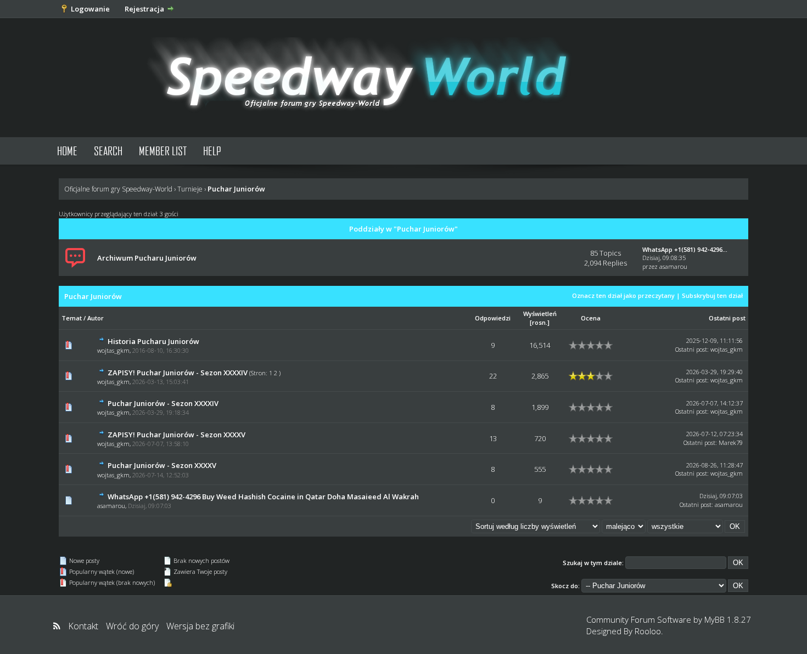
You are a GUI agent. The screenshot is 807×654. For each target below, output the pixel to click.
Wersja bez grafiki (200, 626)
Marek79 (731, 442)
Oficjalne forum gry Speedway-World (118, 189)
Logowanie (90, 8)
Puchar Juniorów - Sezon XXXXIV (163, 403)
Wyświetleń (540, 313)
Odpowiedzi (493, 318)
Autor (95, 318)
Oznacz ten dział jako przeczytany (623, 295)
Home (67, 150)
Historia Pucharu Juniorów (153, 341)
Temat (71, 318)
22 (493, 376)
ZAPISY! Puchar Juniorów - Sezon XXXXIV (178, 372)
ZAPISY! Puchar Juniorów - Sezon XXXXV (176, 434)
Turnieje (190, 189)
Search (108, 150)
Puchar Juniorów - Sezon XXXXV (162, 465)
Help (212, 150)
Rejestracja (144, 8)
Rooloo (648, 630)
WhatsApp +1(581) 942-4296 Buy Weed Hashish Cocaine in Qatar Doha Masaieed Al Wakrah (263, 496)
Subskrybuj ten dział (712, 295)
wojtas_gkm (113, 350)
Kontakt (83, 626)
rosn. (539, 322)
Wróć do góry (132, 626)
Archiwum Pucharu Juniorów (147, 258)
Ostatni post (727, 318)
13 (493, 438)
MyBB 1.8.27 (727, 619)
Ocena (591, 318)
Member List (163, 150)
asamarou (673, 266)
